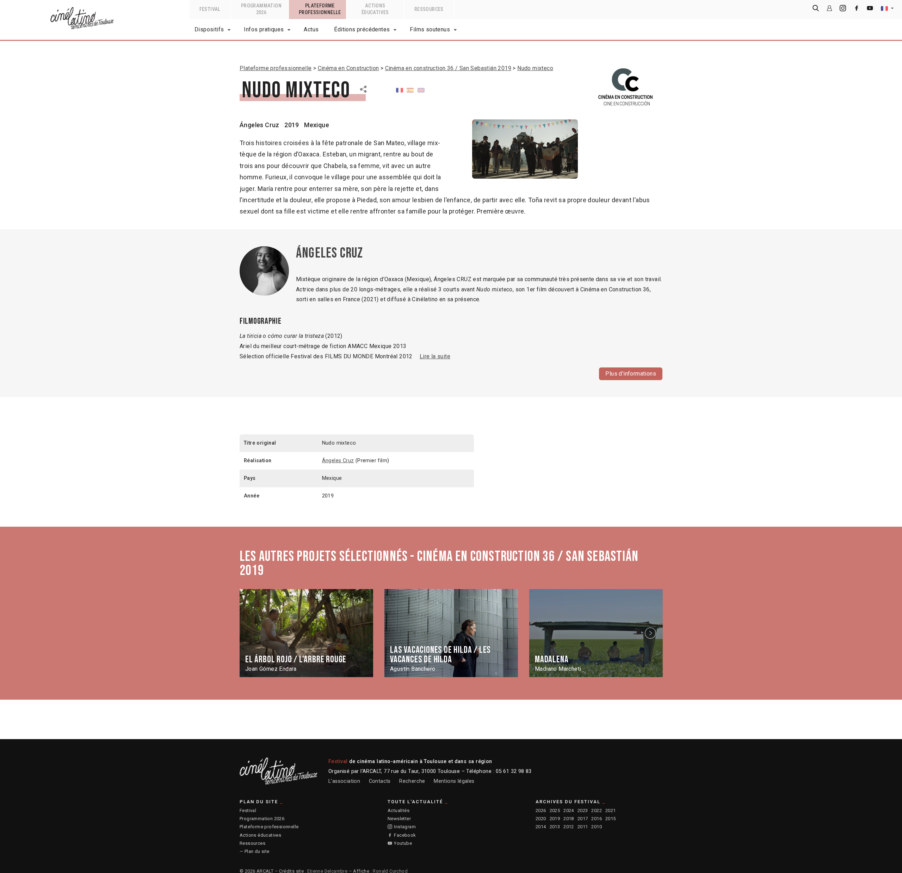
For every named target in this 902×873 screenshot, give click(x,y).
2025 (555, 810)
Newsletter (399, 818)
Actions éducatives (260, 835)
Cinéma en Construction (348, 68)
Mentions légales (454, 781)
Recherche (412, 781)
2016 (596, 818)
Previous (251, 633)
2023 (582, 810)
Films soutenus (430, 29)
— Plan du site (255, 851)
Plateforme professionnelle (275, 68)
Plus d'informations (630, 373)
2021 (610, 810)
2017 (582, 818)
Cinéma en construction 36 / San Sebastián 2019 (448, 68)
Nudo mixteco (535, 68)
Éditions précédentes (362, 29)
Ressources (252, 843)
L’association (344, 781)
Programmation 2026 (262, 818)
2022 (596, 810)
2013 (555, 826)
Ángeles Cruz (259, 125)
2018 (568, 818)
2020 (541, 818)
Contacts (380, 781)
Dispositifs (209, 29)
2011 (582, 826)
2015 (610, 818)
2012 (568, 826)
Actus (311, 29)
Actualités (398, 810)
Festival (248, 810)
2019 (555, 818)
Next (651, 633)
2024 (568, 810)
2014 (541, 826)
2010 (596, 826)
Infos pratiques (264, 29)
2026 (541, 810)
